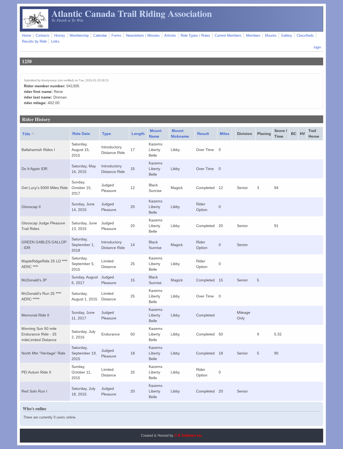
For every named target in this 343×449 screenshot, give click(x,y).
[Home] (35, 27)
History (59, 35)
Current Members (228, 35)
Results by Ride (34, 41)
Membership (79, 35)
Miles (224, 133)
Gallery (286, 35)
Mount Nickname (180, 133)
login (317, 47)
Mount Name (155, 133)
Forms (116, 35)
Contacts (43, 35)
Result (203, 133)
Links (55, 41)
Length (138, 133)
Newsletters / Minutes (143, 35)
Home (26, 35)
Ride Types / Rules (195, 35)
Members (253, 35)
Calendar (100, 35)
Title (26, 134)
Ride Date (81, 133)
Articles (170, 35)
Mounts (271, 35)
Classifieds (305, 35)
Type (106, 133)
